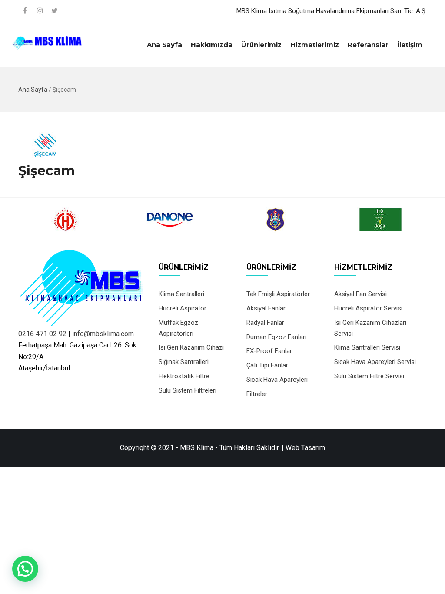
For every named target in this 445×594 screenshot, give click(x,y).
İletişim (409, 44)
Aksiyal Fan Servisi (360, 294)
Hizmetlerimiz (314, 44)
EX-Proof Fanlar (269, 351)
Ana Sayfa (164, 44)
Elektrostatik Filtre (184, 376)
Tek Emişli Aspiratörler (278, 294)
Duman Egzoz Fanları (276, 337)
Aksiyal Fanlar (266, 308)
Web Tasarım (305, 448)
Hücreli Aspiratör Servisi (368, 308)
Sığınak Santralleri (184, 362)
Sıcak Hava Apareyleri (277, 380)
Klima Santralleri (181, 294)
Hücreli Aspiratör (182, 308)
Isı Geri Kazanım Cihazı (191, 347)
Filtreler (256, 394)
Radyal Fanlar (265, 323)
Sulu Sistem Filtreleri (187, 390)
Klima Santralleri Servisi (367, 347)
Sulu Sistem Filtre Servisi (369, 376)
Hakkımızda (211, 44)
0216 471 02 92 (42, 334)
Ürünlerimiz (261, 44)
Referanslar (368, 44)
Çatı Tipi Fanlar (267, 365)
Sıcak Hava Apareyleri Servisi (375, 362)
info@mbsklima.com (103, 334)
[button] (25, 569)
